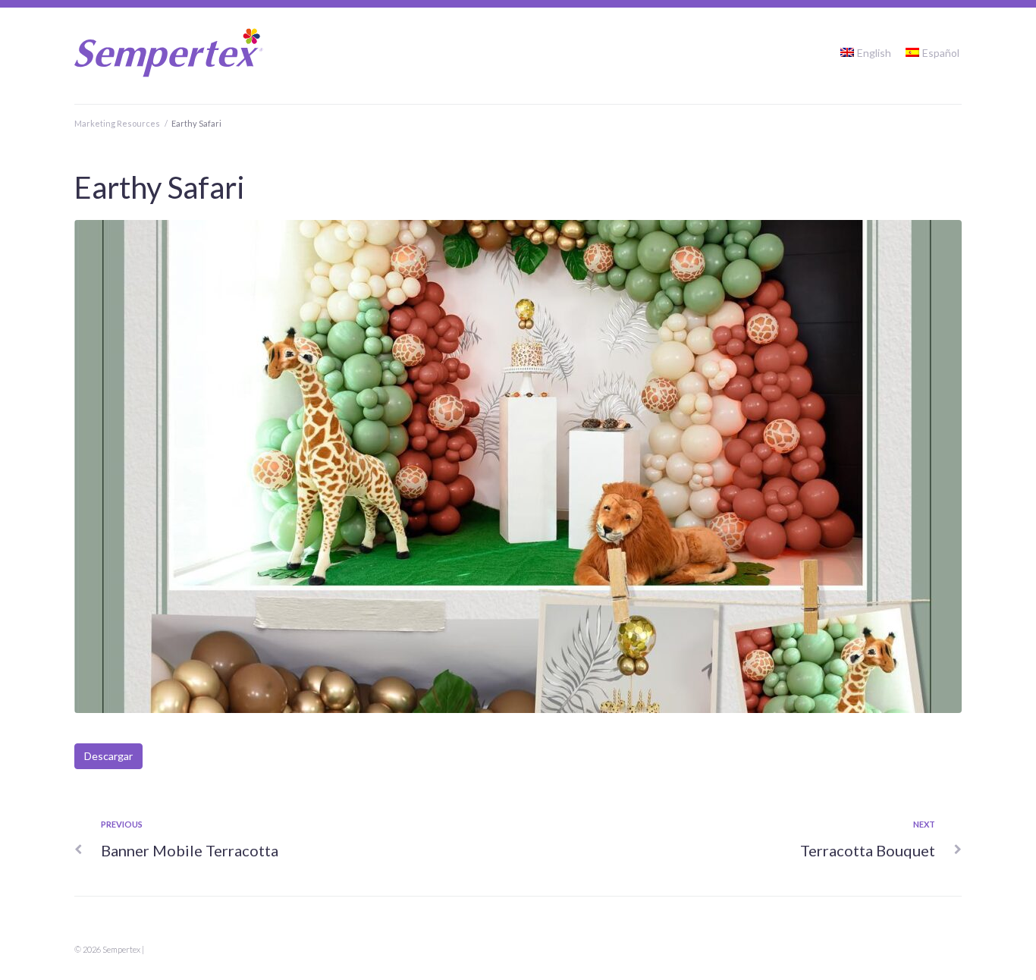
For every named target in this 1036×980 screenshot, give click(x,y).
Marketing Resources (117, 123)
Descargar (108, 755)
